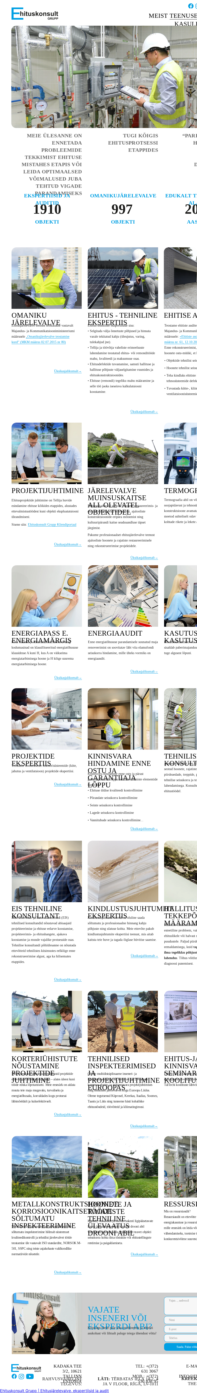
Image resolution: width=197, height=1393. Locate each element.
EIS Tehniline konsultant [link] (37, 912)
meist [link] (158, 15)
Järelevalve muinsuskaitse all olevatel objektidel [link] (117, 501)
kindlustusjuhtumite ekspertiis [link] (131, 912)
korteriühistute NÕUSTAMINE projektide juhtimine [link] (45, 1069)
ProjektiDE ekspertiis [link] (33, 759)
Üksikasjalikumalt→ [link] (68, 371)
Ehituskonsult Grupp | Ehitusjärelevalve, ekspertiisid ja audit (54, 1390)
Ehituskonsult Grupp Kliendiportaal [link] (52, 524)
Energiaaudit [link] (115, 633)
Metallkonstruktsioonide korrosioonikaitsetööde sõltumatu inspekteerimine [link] (65, 1214)
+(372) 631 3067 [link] (149, 1369)
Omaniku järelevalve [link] (36, 318)
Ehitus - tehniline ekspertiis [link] (122, 318)
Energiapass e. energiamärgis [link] (42, 636)
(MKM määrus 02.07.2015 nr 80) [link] (42, 342)
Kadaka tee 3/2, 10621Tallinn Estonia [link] (68, 1374)
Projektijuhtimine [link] (48, 490)
